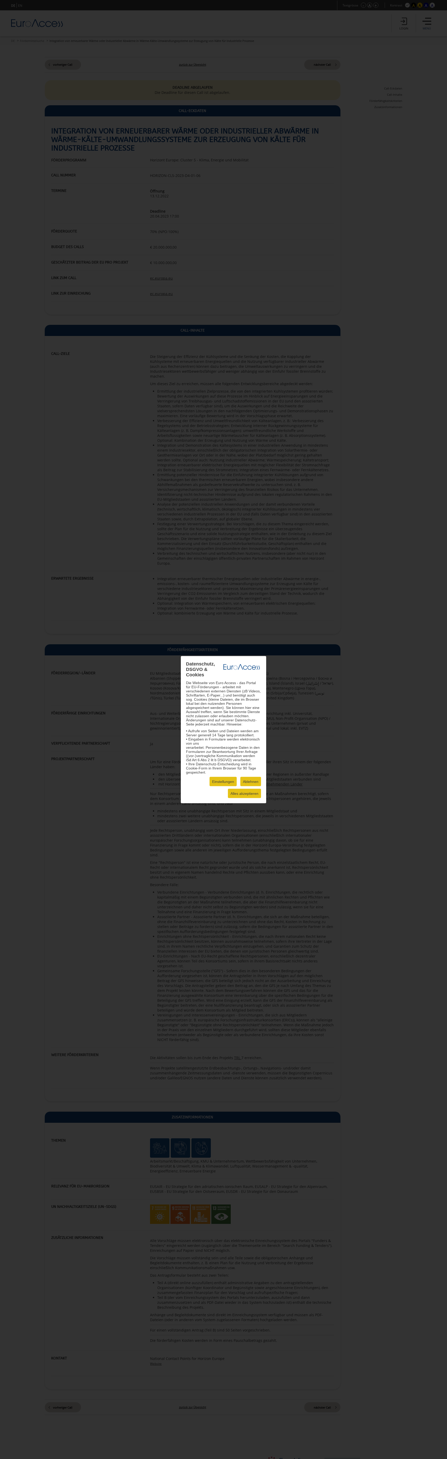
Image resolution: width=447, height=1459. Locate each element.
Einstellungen (223, 781)
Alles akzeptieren (244, 793)
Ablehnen (250, 781)
